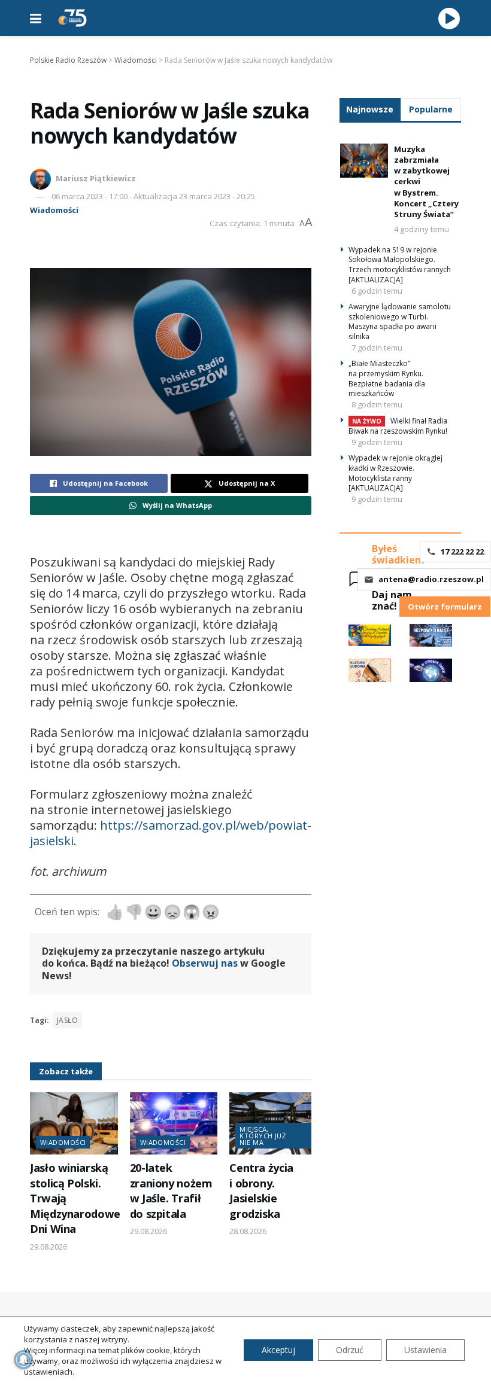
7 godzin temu (376, 347)
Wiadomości (54, 210)
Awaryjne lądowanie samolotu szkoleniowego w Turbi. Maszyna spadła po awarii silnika (399, 321)
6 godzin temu (376, 290)
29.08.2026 (48, 1246)
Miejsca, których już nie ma (263, 1136)
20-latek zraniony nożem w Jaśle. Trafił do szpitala (171, 1190)
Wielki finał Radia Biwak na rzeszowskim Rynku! (397, 426)
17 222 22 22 (462, 551)
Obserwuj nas (205, 963)
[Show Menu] (35, 18)
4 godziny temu (421, 229)
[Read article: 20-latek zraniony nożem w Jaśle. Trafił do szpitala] (174, 1123)
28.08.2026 (247, 1231)
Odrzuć (349, 1349)
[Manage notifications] (23, 1359)
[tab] (370, 109)
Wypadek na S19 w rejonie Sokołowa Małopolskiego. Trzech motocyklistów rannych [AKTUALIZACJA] (399, 265)
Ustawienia (425, 1349)
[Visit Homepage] (72, 18)
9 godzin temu (376, 442)
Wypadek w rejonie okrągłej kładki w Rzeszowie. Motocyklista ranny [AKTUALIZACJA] (395, 473)
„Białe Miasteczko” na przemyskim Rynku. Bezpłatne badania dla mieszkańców (386, 378)
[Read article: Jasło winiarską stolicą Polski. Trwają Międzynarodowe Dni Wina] (74, 1123)
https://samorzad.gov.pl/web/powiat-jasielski (170, 833)
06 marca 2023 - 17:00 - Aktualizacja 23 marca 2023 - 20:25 (153, 196)
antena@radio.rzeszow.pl (431, 579)
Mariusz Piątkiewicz (96, 178)
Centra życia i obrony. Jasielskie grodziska (261, 1190)
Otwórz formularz (445, 606)
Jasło (67, 1020)
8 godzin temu (376, 404)
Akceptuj (278, 1349)
